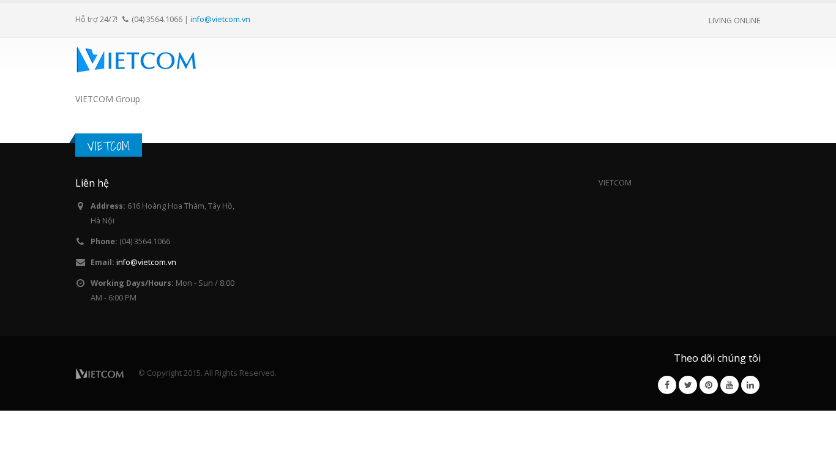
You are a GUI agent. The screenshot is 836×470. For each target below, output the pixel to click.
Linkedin (750, 385)
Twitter (688, 385)
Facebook (667, 385)
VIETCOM (109, 146)
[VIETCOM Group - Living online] (136, 58)
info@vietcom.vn (220, 18)
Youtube (729, 385)
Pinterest (709, 385)
